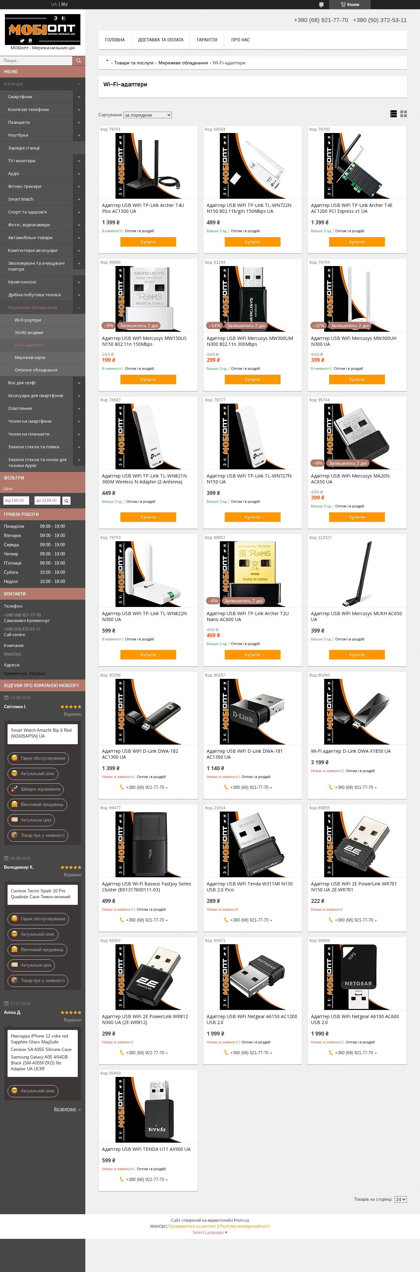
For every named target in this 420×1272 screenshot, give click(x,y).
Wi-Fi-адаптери (29, 345)
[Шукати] (78, 61)
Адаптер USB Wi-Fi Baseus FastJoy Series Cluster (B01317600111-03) (146, 887)
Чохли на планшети (29, 434)
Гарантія (207, 39)
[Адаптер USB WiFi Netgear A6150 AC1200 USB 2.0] (252, 977)
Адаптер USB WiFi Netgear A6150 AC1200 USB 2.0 (252, 1019)
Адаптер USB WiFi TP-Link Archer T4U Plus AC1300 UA (143, 208)
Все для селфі (21, 383)
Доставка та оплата (160, 39)
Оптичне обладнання (36, 370)
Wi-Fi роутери (28, 320)
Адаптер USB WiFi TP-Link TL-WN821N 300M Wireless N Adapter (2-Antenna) (144, 479)
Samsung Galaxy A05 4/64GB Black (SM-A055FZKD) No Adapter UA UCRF (39, 1063)
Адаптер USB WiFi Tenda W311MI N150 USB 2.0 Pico (250, 887)
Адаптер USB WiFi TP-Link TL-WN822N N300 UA (144, 616)
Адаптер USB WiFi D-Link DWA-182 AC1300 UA (140, 754)
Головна (115, 39)
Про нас (240, 39)
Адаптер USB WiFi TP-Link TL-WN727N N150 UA (249, 479)
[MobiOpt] (42, 29)
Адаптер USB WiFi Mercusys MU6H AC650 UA (356, 616)
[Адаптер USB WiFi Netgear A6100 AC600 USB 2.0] (357, 977)
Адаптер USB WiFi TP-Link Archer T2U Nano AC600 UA (248, 616)
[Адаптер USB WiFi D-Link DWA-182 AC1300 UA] (148, 712)
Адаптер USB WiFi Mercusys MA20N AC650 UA (350, 479)
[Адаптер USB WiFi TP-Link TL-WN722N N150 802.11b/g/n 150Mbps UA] (252, 166)
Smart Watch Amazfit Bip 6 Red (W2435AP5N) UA (41, 733)
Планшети (19, 122)
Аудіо (13, 173)
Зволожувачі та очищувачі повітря (36, 266)
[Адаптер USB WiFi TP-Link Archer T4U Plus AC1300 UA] (148, 166)
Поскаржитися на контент (192, 1226)
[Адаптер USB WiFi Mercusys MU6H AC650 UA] (357, 574)
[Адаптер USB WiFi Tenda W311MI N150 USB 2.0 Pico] (252, 844)
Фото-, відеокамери (29, 225)
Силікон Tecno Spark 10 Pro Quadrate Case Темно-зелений (40, 893)
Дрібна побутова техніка (34, 295)
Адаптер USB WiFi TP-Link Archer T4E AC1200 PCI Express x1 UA (351, 208)
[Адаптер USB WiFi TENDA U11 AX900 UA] (148, 1110)
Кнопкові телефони (28, 109)
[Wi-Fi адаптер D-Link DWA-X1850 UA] (357, 712)
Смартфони (20, 97)
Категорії (13, 84)
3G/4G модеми (29, 332)
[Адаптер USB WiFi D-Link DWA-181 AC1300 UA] (252, 712)
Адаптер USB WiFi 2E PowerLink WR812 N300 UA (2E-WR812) (145, 1019)
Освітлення (20, 408)
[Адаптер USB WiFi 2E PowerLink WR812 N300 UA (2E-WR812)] (148, 977)
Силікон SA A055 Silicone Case (41, 1049)
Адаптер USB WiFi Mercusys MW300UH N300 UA (353, 341)
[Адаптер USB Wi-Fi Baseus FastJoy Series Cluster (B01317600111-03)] (148, 844)
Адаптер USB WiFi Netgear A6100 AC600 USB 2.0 (355, 1019)
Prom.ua (241, 1220)
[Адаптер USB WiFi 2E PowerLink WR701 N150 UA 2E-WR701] (357, 844)
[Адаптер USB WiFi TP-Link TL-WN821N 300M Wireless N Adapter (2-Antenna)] (148, 436)
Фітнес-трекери (24, 186)
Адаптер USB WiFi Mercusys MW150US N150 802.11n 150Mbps (144, 341)
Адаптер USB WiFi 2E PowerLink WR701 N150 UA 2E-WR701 (354, 887)
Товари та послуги (134, 62)
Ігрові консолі (22, 282)
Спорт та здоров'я (27, 212)
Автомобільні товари (30, 237)
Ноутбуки (18, 135)
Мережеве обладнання (32, 307)
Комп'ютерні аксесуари (32, 250)
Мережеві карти (30, 357)
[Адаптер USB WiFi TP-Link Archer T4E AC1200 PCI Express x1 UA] (357, 166)
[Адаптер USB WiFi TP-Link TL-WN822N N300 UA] (148, 574)
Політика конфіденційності (245, 1226)
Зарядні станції (24, 148)
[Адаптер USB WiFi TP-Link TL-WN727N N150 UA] (252, 436)
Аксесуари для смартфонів (35, 395)
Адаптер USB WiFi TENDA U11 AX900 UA (146, 1149)
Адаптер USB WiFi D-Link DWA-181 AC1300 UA (245, 754)
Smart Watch (20, 199)
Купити (148, 242)
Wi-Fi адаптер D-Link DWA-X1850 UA (351, 751)
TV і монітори (21, 161)
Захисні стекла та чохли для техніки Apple (37, 462)
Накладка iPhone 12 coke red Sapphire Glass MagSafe (39, 1039)
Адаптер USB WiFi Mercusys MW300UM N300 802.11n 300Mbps (250, 341)
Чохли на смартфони (30, 421)
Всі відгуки (65, 1109)
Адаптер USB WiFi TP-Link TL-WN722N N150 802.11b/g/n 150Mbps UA (249, 208)
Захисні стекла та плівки (33, 447)
